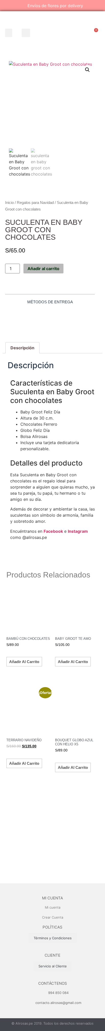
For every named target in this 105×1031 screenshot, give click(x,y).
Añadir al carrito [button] (24, 661)
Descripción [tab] (22, 347)
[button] (8, 33)
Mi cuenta (52, 898)
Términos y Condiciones (53, 938)
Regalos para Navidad (35, 202)
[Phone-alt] (80, 33)
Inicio (9, 202)
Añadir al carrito (43, 268)
